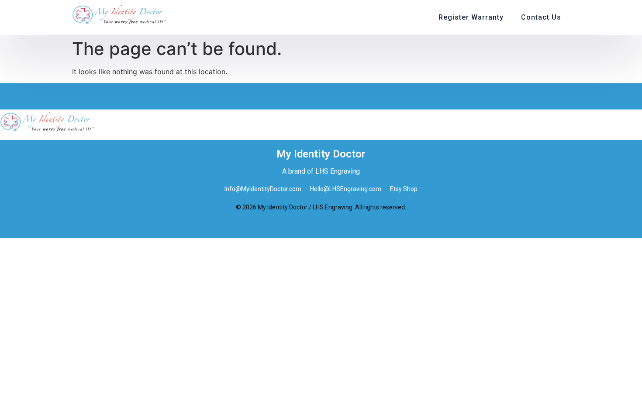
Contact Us (541, 17)
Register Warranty (471, 17)
